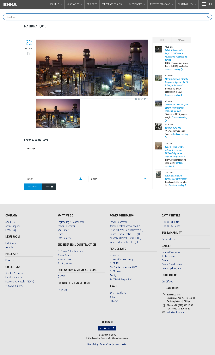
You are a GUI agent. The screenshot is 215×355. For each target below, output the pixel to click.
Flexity (113, 275)
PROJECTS (92, 4)
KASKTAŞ (62, 289)
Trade (60, 234)
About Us (10, 221)
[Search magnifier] (209, 17)
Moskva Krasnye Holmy (121, 259)
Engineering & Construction (71, 221)
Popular (181, 40)
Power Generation (66, 226)
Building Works (65, 263)
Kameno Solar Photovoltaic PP (125, 226)
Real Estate (63, 230)
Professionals (168, 256)
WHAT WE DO (73, 4)
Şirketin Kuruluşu (173, 127)
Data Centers (64, 238)
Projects (9, 260)
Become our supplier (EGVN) (19, 281)
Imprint (124, 344)
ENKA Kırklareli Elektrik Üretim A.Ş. (127, 230)
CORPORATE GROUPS (112, 4)
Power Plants (64, 255)
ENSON (162, 40)
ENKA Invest (116, 271)
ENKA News (11, 243)
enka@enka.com (175, 312)
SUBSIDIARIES (135, 4)
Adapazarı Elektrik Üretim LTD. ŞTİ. (127, 238)
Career (165, 260)
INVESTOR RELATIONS (160, 4)
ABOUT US (54, 4)
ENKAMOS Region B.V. (121, 279)
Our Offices (167, 281)
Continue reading (173, 69)
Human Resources (171, 252)
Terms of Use (105, 344)
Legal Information (14, 277)
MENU (210, 4)
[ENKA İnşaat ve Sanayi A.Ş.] (17, 4)
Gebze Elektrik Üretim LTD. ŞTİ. (125, 234)
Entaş (112, 296)
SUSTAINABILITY (185, 4)
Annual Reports (12, 226)
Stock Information (14, 273)
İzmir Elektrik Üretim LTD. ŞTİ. (124, 242)
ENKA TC (114, 263)
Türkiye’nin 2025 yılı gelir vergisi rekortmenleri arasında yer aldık (176, 107)
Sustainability (168, 239)
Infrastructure (64, 259)
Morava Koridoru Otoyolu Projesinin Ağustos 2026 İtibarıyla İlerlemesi (176, 82)
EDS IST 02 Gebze (171, 226)
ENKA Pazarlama (118, 292)
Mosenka (114, 255)
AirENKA (114, 300)
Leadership (11, 230)
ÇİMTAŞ (62, 276)
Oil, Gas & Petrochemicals (70, 251)
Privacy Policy (92, 344)
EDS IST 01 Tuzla (170, 221)
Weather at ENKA (14, 285)
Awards (9, 247)
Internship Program (171, 268)
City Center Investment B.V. (123, 267)
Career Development (172, 264)
